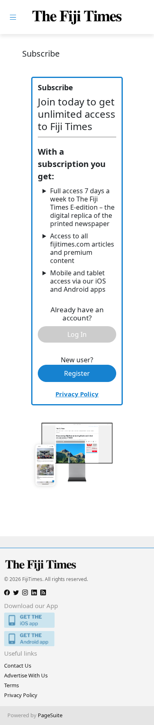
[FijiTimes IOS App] (77, 620)
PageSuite (50, 715)
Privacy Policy (77, 394)
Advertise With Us (26, 675)
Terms (11, 685)
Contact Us (17, 665)
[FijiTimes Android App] (77, 638)
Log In (77, 334)
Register (77, 373)
